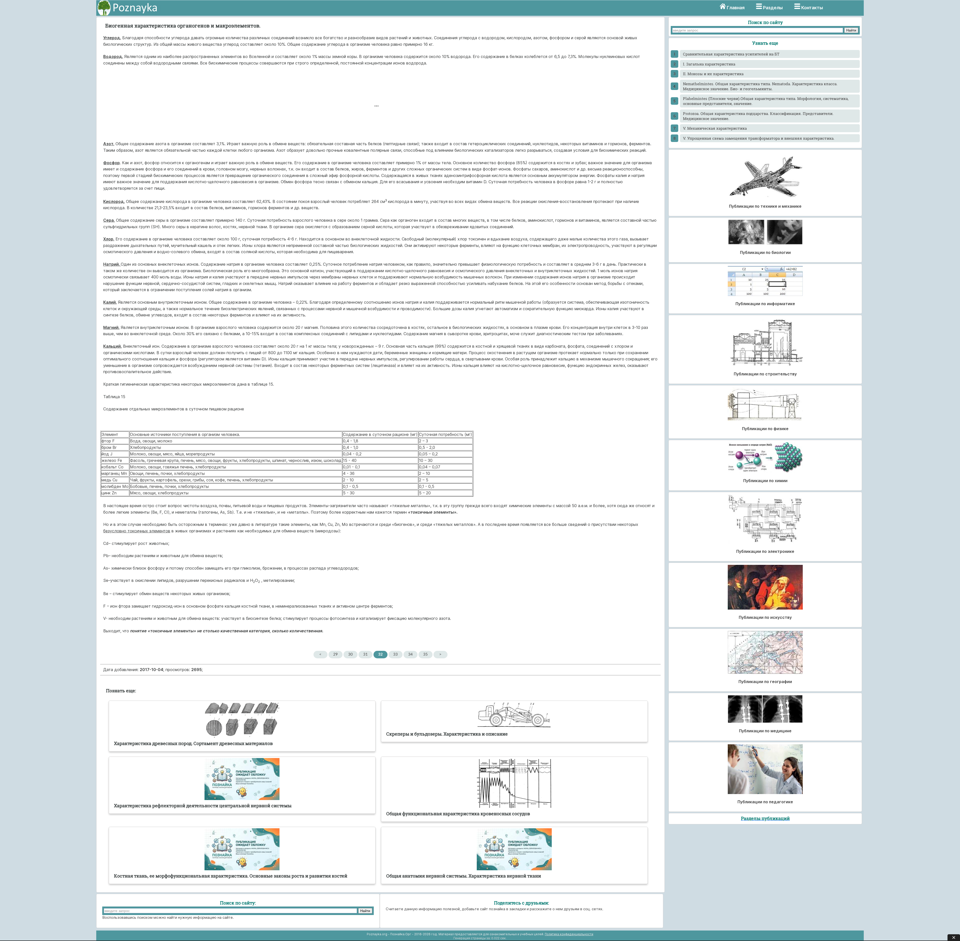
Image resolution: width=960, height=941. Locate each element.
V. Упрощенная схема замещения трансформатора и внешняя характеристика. (758, 138)
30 (350, 654)
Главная (735, 7)
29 (335, 654)
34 (410, 654)
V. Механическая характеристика (715, 128)
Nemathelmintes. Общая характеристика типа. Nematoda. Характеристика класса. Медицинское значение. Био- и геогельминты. (760, 86)
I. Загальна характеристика (709, 63)
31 (365, 654)
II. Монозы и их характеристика (713, 73)
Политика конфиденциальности (569, 934)
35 (425, 654)
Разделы (773, 7)
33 (395, 654)
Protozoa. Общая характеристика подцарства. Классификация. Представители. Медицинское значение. (758, 116)
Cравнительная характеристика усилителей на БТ (731, 53)
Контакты (812, 7)
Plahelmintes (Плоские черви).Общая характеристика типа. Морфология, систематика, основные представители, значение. (765, 101)
